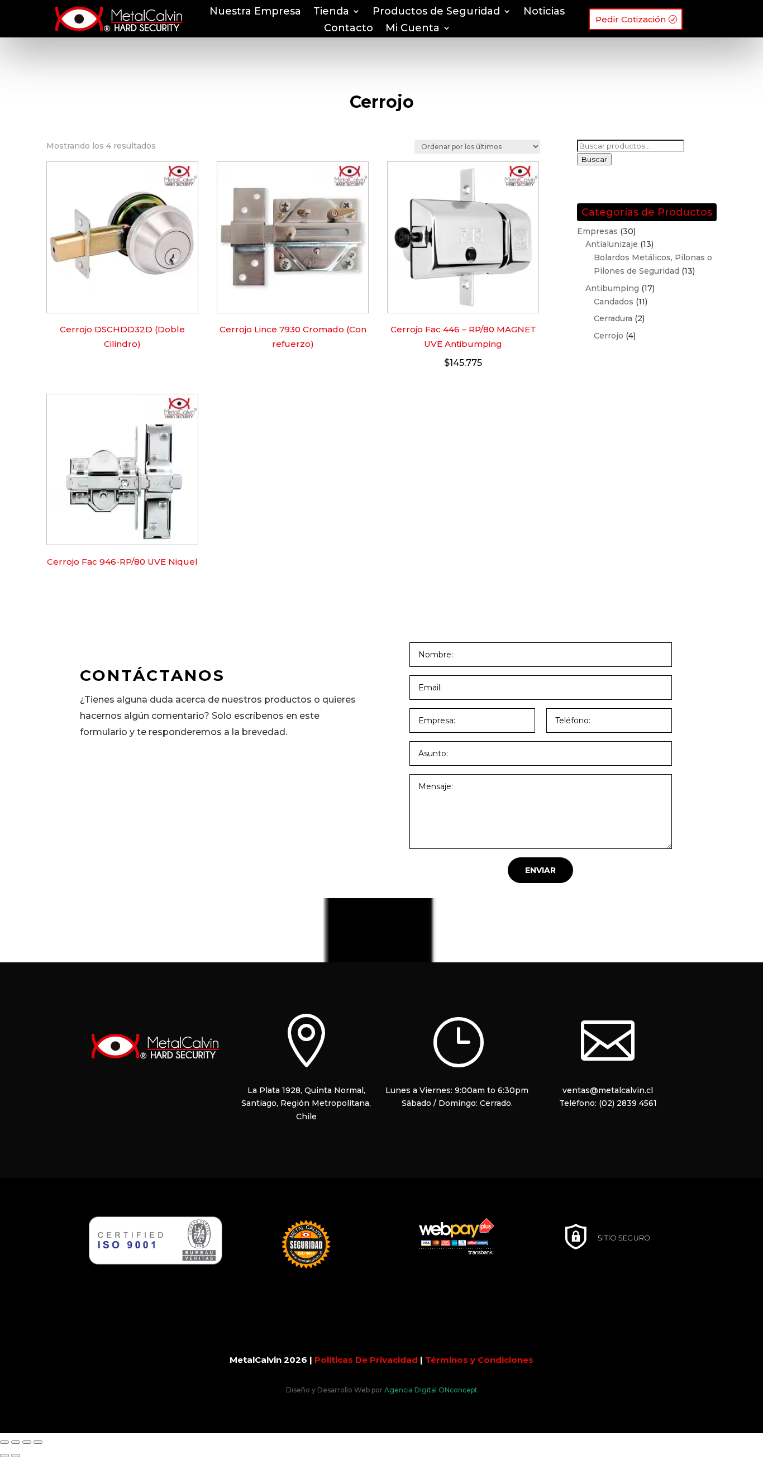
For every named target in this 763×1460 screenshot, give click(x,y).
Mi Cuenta (412, 29)
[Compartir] (26, 1442)
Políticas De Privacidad (366, 1359)
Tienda (331, 12)
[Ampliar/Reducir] (4, 1442)
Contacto (348, 29)
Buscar (594, 159)
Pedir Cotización (630, 19)
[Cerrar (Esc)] (38, 1442)
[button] (540, 870)
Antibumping (612, 288)
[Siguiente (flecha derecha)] (15, 1455)
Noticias (544, 12)
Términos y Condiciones (479, 1359)
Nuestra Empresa (255, 12)
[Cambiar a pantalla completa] (15, 1442)
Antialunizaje (611, 244)
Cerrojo (608, 336)
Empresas (597, 231)
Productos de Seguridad (436, 12)
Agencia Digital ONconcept (431, 1390)
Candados (613, 302)
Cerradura (613, 318)
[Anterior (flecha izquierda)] (4, 1455)
